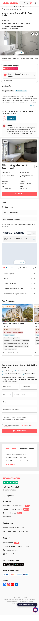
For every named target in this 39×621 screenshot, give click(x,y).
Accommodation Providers (13, 528)
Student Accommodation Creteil (16, 457)
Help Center (10, 546)
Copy (33, 239)
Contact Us (10, 554)
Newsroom (7, 516)
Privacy (11, 600)
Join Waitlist (19, 194)
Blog (4, 513)
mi (29, 233)
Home (3, 7)
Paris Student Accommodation (23, 7)
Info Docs (25, 600)
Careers (6, 509)
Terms (6, 600)
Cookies (18, 600)
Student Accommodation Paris (16, 454)
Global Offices (21, 506)
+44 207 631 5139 (12, 550)
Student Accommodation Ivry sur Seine (18, 461)
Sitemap (32, 600)
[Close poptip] (35, 604)
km (34, 233)
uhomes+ (15, 513)
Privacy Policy (23, 425)
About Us (6, 506)
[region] (19, 254)
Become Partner (9, 531)
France (9, 7)
